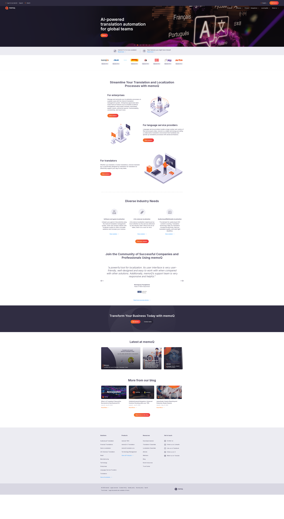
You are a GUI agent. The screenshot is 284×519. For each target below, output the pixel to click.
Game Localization (105, 448)
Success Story (105, 63)
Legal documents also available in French (119, 490)
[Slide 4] (143, 45)
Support (21, 3)
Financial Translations (106, 444)
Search (28, 3)
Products (229, 8)
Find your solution (142, 241)
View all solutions (105, 477)
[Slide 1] (134, 45)
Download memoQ (148, 441)
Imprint (146, 487)
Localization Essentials (149, 448)
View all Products (127, 455)
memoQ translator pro (128, 448)
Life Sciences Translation (107, 452)
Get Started (274, 3)
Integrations (254, 8)
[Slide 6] (149, 45)
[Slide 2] (137, 45)
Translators (103, 473)
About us (274, 8)
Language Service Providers (108, 470)
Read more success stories (141, 300)
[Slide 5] (146, 45)
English (264, 3)
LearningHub (264, 8)
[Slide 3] (140, 45)
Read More (104, 407)
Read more (121, 52)
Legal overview (114, 487)
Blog (144, 459)
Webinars (145, 455)
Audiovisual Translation (107, 441)
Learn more (105, 33)
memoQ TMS (125, 441)
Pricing (246, 8)
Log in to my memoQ (12, 3)
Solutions (238, 8)
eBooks (145, 452)
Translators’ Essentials (149, 444)
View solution (113, 115)
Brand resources (148, 462)
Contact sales (148, 321)
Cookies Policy (123, 487)
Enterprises (103, 466)
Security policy (139, 487)
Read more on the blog (142, 415)
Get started (135, 321)
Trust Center (104, 490)
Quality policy (131, 487)
